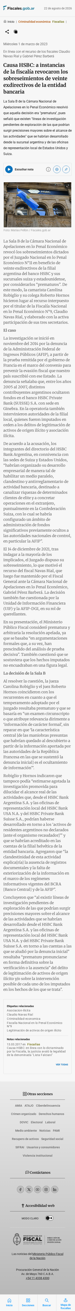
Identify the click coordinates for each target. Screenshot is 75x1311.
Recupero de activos (25, 1139)
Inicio (11, 21)
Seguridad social (52, 1139)
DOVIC (24, 1122)
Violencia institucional (37, 1155)
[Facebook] (20, 1189)
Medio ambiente (26, 1130)
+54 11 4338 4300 (37, 1278)
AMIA (18, 1105)
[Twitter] (29, 1189)
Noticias (44, 1130)
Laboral (50, 1122)
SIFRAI (19, 1147)
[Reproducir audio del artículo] (9, 169)
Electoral (37, 1122)
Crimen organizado (23, 1114)
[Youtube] (37, 1189)
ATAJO (29, 1105)
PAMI (56, 1130)
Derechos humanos (51, 1114)
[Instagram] (46, 1189)
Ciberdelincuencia (48, 1105)
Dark (49, 1219)
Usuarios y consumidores (43, 1147)
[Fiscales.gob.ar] (12, 8)
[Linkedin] (54, 1189)
